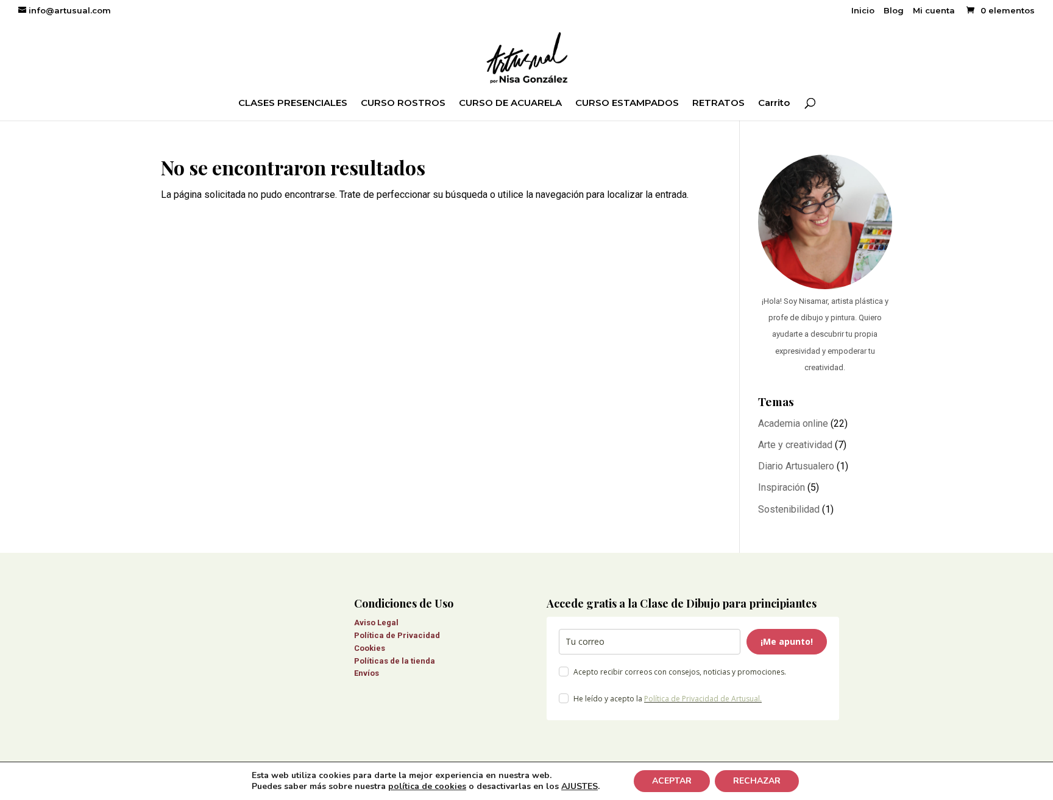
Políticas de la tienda (394, 660)
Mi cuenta (934, 11)
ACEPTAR (672, 781)
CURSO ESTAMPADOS (627, 103)
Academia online (793, 423)
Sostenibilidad (789, 509)
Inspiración (781, 487)
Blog (894, 11)
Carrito (774, 103)
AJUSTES (579, 786)
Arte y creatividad (795, 445)
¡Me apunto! (786, 641)
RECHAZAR (757, 781)
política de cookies (427, 786)
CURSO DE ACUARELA (510, 103)
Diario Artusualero (796, 466)
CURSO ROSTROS (403, 103)
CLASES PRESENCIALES (292, 103)
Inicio (862, 11)
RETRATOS (718, 103)
